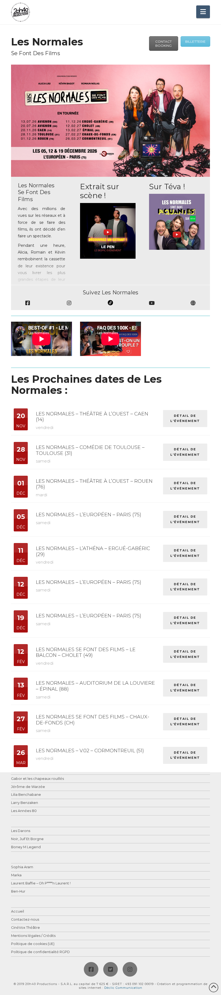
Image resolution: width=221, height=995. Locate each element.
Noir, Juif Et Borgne (27, 839)
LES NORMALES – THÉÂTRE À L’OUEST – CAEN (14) (92, 417)
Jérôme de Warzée (28, 787)
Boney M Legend (26, 847)
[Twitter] (110, 969)
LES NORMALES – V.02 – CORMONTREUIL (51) (90, 751)
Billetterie (195, 41)
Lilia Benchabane (26, 795)
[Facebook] (91, 969)
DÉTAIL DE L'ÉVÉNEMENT (185, 418)
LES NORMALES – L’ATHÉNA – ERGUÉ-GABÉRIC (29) (93, 551)
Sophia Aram (22, 867)
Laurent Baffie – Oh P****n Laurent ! (41, 883)
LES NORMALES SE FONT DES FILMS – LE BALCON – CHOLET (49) (86, 652)
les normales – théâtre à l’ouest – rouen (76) (94, 484)
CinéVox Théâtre (25, 928)
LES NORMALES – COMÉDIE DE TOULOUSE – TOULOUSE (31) (90, 450)
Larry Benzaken (24, 803)
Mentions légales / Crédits (33, 936)
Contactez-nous (25, 919)
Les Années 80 (24, 811)
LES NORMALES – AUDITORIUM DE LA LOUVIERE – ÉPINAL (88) (95, 686)
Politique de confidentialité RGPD (40, 952)
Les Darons (20, 831)
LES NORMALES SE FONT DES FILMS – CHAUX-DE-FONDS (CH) (92, 720)
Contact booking (163, 43)
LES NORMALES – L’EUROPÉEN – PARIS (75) (88, 515)
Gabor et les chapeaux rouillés (37, 779)
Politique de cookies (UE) (32, 944)
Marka (16, 875)
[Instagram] (130, 969)
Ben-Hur (18, 891)
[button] (203, 11)
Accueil (17, 911)
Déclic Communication (123, 988)
